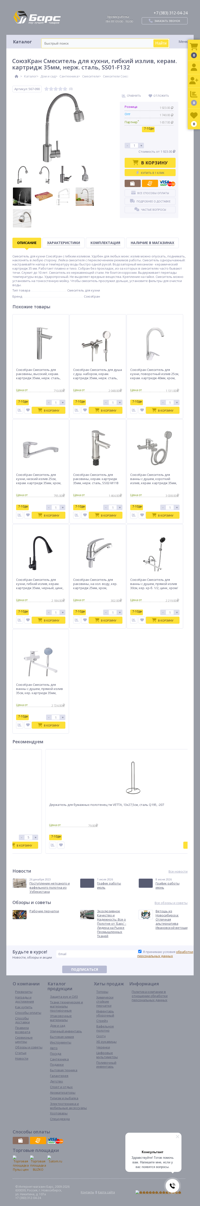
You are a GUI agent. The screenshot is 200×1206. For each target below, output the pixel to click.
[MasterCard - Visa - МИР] (167, 183)
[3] (55, 89)
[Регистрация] (194, 81)
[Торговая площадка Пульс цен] (21, 1163)
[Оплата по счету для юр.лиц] (150, 183)
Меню (183, 41)
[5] (65, 89)
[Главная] (16, 76)
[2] (51, 89)
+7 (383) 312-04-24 (171, 13)
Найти (161, 43)
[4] (60, 89)
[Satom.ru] (55, 1159)
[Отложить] (27, 410)
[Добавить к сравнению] (43, 845)
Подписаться (84, 969)
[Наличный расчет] (133, 183)
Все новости (178, 871)
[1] (46, 89)
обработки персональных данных (165, 954)
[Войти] (194, 67)
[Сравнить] (19, 410)
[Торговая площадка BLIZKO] (38, 1163)
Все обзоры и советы (171, 903)
